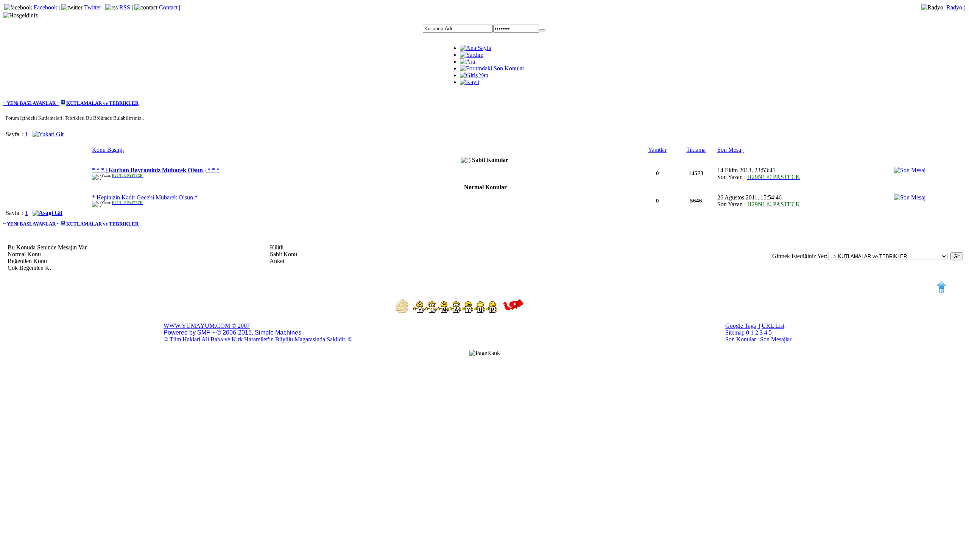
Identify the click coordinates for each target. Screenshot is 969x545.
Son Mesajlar (775, 339)
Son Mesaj (730, 149)
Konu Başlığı (108, 149)
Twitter (92, 7)
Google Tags (740, 325)
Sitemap (735, 332)
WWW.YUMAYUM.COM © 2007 (207, 325)
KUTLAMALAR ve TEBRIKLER (102, 103)
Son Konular (740, 339)
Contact (169, 7)
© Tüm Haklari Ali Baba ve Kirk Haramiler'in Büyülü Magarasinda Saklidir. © (258, 339)
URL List (773, 325)
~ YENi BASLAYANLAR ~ (31, 103)
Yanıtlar (657, 149)
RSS (124, 7)
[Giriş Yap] (542, 30)
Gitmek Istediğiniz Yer (799, 256)
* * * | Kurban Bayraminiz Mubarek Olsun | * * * (156, 170)
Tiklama (696, 149)
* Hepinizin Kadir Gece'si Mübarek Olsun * (145, 197)
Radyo (954, 7)
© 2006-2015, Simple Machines (259, 332)
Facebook (45, 7)
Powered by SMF (187, 332)
